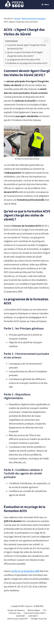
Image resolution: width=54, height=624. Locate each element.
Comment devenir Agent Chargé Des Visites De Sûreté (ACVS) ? (26, 47)
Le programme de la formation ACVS (23, 59)
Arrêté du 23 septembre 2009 (25, 571)
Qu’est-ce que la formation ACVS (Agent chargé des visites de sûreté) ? (25, 54)
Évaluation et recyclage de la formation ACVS (27, 63)
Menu (46, 4)
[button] (45, 41)
